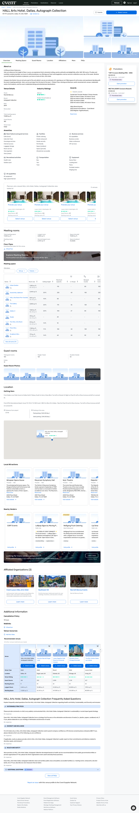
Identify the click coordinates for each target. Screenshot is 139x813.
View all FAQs (52, 776)
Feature (32, 271)
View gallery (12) (132, 54)
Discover (53, 3)
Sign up (129, 3)
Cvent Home (73, 798)
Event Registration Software (51, 800)
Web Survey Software (49, 807)
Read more (73, 114)
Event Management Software (51, 798)
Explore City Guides (22, 805)
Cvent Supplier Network (23, 798)
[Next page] (94, 204)
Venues (26, 3)
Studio (12, 317)
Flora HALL (13, 328)
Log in (135, 3)
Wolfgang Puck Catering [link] (73, 526)
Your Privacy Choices (76, 805)
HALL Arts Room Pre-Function (19, 297)
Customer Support (75, 802)
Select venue (122, 12)
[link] (18, 518)
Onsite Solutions (21, 807)
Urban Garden (14, 285)
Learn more (20, 602)
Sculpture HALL (14, 334)
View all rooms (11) (10, 342)
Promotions (34, 3)
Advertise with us (101, 805)
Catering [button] (66, 541)
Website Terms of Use (102, 802)
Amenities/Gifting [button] (40, 541)
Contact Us (73, 800)
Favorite (99, 12)
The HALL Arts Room (16, 322)
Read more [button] (10, 492)
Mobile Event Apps (49, 802)
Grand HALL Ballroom (16, 292)
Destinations (44, 3)
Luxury (61, 3)
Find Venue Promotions (23, 802)
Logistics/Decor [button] (50, 541)
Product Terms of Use (102, 800)
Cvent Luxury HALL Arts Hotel (17, 590)
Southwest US (43, 590)
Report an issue (33, 782)
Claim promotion (122, 83)
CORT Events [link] (12, 526)
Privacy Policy (100, 798)
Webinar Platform (48, 809)
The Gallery (13, 303)
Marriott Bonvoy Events (78, 590)
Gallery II (12, 311)
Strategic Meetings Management (52, 805)
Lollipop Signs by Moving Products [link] (46, 526)
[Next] (97, 484)
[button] (41, 37)
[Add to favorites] (49, 646)
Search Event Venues (23, 800)
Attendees (7, 268)
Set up (21, 271)
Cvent (3, 7)
